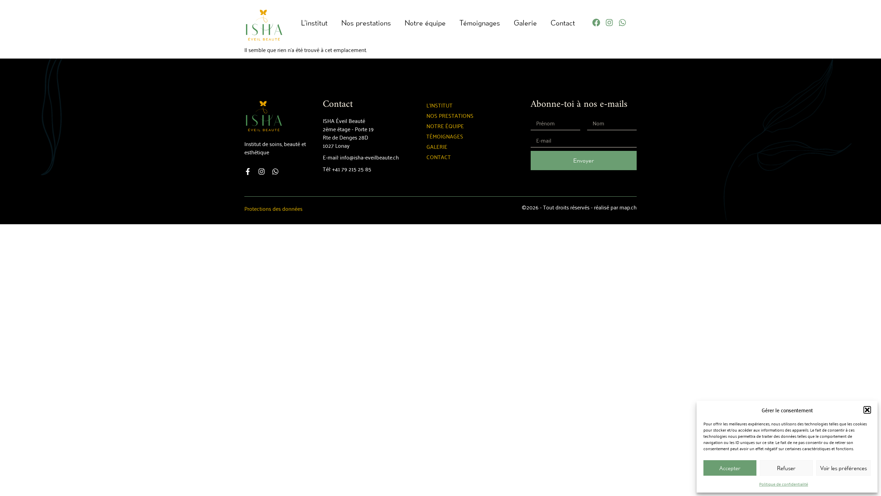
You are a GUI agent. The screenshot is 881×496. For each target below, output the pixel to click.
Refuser (786, 468)
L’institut (314, 23)
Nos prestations (366, 23)
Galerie (525, 23)
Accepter (730, 468)
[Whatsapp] (622, 23)
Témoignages (479, 23)
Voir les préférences (843, 468)
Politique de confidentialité (783, 483)
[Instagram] (609, 23)
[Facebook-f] (247, 171)
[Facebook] (596, 23)
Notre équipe (425, 23)
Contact (563, 23)
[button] (867, 409)
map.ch (628, 207)
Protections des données (273, 208)
